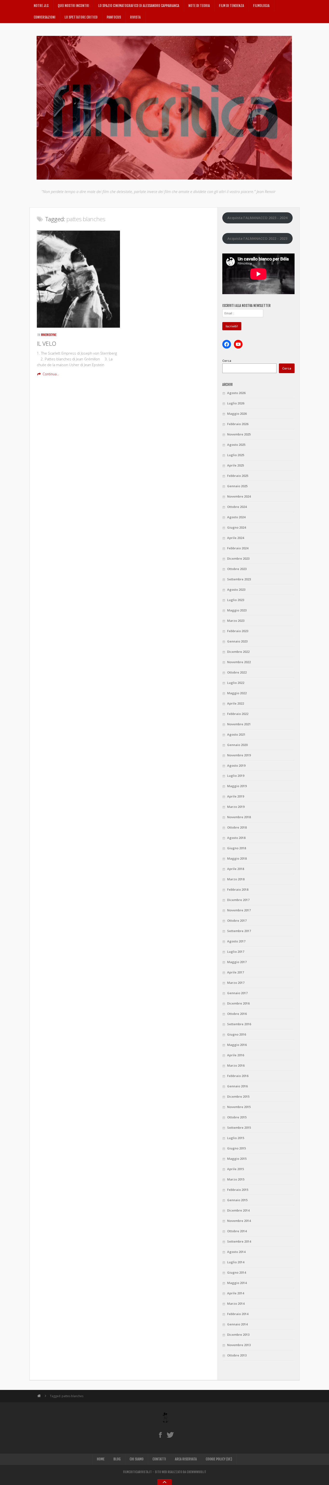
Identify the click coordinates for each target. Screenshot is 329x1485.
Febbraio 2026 (237, 424)
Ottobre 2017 (237, 920)
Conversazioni (44, 17)
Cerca (226, 360)
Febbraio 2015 (237, 1189)
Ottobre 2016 (237, 1014)
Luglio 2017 (235, 951)
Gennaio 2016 (237, 1086)
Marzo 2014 (235, 1303)
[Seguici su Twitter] (170, 1434)
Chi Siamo (137, 1459)
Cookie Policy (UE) (219, 1459)
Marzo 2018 (235, 879)
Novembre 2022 (239, 662)
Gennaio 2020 (237, 745)
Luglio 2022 (235, 683)
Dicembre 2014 (238, 1210)
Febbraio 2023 (237, 631)
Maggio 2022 (237, 693)
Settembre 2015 (239, 1127)
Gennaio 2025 (237, 486)
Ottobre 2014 (237, 1231)
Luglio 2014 (235, 1262)
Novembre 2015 (239, 1107)
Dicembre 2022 (238, 651)
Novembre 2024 (239, 496)
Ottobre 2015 (237, 1117)
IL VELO (46, 343)
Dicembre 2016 (238, 1003)
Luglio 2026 (235, 403)
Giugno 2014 (236, 1272)
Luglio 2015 (235, 1138)
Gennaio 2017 (237, 993)
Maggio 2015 (237, 1158)
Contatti (159, 1459)
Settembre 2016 (239, 1024)
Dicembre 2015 (238, 1096)
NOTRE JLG (41, 5)
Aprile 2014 (235, 1293)
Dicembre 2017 (238, 900)
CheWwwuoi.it (196, 1472)
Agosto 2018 (236, 838)
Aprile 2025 (235, 465)
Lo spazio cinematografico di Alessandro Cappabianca (138, 5)
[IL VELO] (78, 279)
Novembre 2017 (239, 910)
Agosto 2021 (236, 734)
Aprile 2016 (235, 1055)
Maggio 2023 (237, 610)
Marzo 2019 (235, 806)
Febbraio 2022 (237, 714)
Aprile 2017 (235, 972)
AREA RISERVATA (186, 1459)
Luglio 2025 (235, 455)
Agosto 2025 (236, 444)
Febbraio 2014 (237, 1314)
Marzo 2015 (235, 1179)
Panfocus (114, 17)
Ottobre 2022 (237, 672)
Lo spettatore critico (81, 17)
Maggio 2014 (237, 1283)
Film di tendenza (231, 5)
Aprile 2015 (235, 1169)
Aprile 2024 (235, 538)
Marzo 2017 (235, 982)
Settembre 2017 (239, 931)
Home (101, 1459)
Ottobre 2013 (237, 1355)
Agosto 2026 (236, 393)
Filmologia (261, 5)
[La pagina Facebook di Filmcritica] (160, 1434)
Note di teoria (199, 5)
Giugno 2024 (236, 527)
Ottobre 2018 (237, 827)
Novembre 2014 (239, 1221)
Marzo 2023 (235, 620)
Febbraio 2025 (237, 475)
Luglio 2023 (235, 600)
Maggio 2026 (237, 413)
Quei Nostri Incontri (73, 5)
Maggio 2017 (237, 962)
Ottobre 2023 (237, 569)
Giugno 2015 (236, 1148)
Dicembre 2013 (238, 1334)
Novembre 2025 (239, 434)
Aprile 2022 (235, 703)
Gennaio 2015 (237, 1200)
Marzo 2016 (235, 1065)
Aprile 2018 (235, 869)
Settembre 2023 (239, 579)
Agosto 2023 (236, 589)
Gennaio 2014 (237, 1324)
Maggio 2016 (237, 1045)
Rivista (135, 17)
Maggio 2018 (237, 858)
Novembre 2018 (239, 817)
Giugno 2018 (236, 848)
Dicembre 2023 (238, 558)
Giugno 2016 (236, 1034)
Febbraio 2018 (237, 889)
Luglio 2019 (235, 775)
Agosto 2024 (236, 517)
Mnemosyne (48, 335)
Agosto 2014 (236, 1252)
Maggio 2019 (237, 786)
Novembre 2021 (239, 724)
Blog (117, 1459)
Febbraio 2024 (237, 548)
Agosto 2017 (236, 941)
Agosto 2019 (236, 765)
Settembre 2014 (239, 1241)
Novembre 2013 (239, 1345)
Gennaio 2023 (237, 641)
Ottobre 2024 (237, 507)
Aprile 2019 (235, 796)
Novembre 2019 (239, 755)
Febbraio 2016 (237, 1076)
